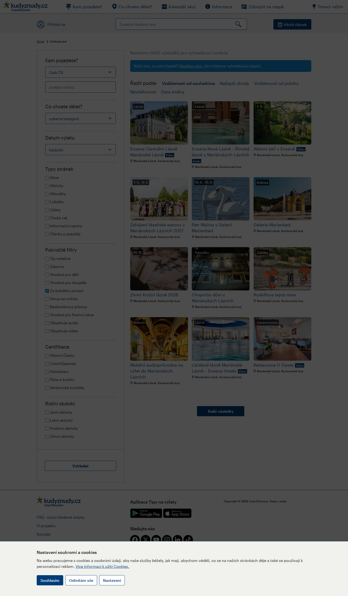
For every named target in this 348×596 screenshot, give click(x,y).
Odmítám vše (81, 580)
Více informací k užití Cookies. (102, 566)
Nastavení (112, 580)
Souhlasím (49, 580)
